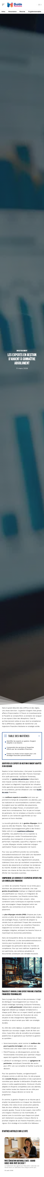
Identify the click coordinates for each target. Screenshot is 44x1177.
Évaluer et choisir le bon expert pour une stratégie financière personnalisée (21, 754)
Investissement (22, 351)
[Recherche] (34, 4)
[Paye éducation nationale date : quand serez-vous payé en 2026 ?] (22, 1147)
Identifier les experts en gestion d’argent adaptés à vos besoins (21, 742)
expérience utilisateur (25, 831)
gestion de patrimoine (20, 779)
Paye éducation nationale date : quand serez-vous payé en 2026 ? (20, 1162)
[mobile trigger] (4, 4)
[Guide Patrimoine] (15, 4)
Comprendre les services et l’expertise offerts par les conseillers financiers (20, 748)
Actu (8, 1139)
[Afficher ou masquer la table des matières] (34, 736)
